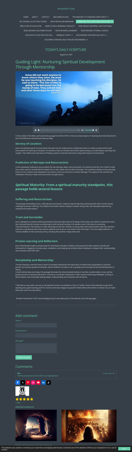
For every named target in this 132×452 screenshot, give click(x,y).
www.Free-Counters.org (24, 407)
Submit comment (23, 357)
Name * (18, 320)
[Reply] (114, 373)
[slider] (57, 130)
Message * (19, 341)
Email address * (21, 331)
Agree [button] (124, 449)
